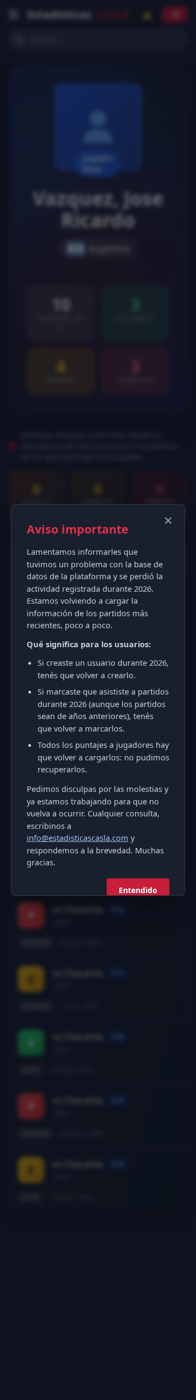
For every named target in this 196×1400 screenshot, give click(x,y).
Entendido (138, 890)
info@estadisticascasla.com (77, 837)
